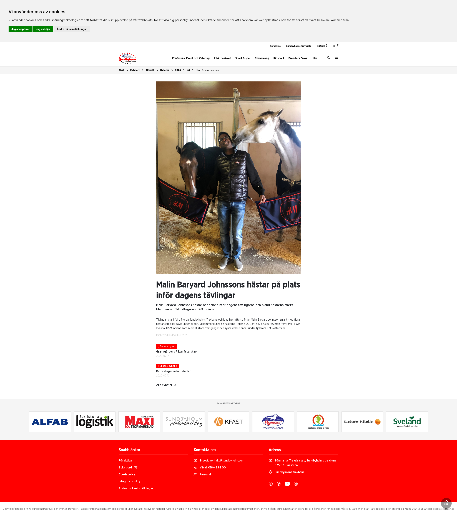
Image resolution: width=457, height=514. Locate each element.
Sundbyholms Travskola (298, 46)
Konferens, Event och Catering (191, 58)
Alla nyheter (164, 385)
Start (121, 70)
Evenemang (262, 58)
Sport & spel (242, 58)
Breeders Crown (298, 58)
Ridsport (278, 58)
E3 (334, 46)
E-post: (221, 460)
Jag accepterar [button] (20, 29)
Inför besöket (222, 58)
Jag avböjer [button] (43, 29)
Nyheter (164, 70)
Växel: (212, 467)
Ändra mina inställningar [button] (72, 29)
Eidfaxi (321, 46)
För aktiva (275, 46)
